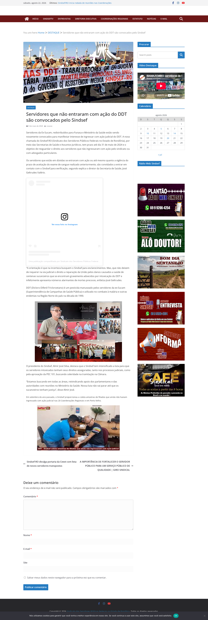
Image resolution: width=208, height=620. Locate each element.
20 (168, 138)
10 (148, 133)
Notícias (151, 18)
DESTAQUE (31, 108)
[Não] (204, 615)
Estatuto (137, 18)
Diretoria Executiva (85, 18)
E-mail (27, 548)
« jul (160, 154)
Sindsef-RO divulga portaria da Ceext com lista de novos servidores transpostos (51, 463)
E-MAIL (164, 18)
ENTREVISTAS (64, 18)
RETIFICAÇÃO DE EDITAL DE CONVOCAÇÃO (78, 3)
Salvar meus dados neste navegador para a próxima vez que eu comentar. (66, 577)
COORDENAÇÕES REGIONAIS (114, 18)
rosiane (49, 126)
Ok (176, 615)
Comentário (30, 496)
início (35, 18)
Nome (27, 535)
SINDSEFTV (48, 18)
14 (174, 133)
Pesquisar (181, 55)
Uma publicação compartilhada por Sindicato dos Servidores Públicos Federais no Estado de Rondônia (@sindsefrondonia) (84, 261)
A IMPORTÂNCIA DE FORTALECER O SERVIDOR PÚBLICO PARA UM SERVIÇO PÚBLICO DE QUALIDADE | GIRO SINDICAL (105, 465)
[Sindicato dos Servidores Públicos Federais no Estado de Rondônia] (26, 18)
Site (25, 562)
